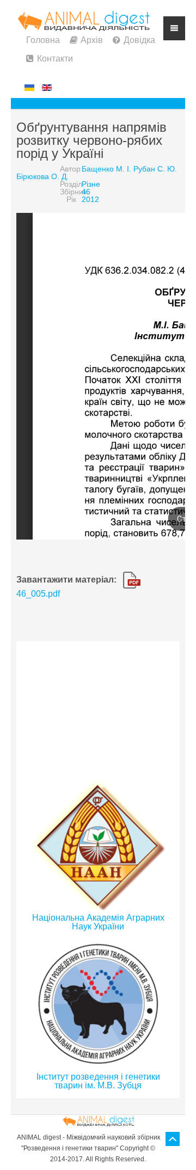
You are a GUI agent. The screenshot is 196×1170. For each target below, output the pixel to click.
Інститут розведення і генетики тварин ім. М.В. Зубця (98, 1081)
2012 (90, 199)
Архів (92, 40)
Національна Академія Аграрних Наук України (98, 922)
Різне (91, 184)
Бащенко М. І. (106, 168)
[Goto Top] (173, 1139)
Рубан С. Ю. (155, 168)
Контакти (55, 58)
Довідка (139, 40)
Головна (43, 40)
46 (86, 191)
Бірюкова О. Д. (42, 176)
